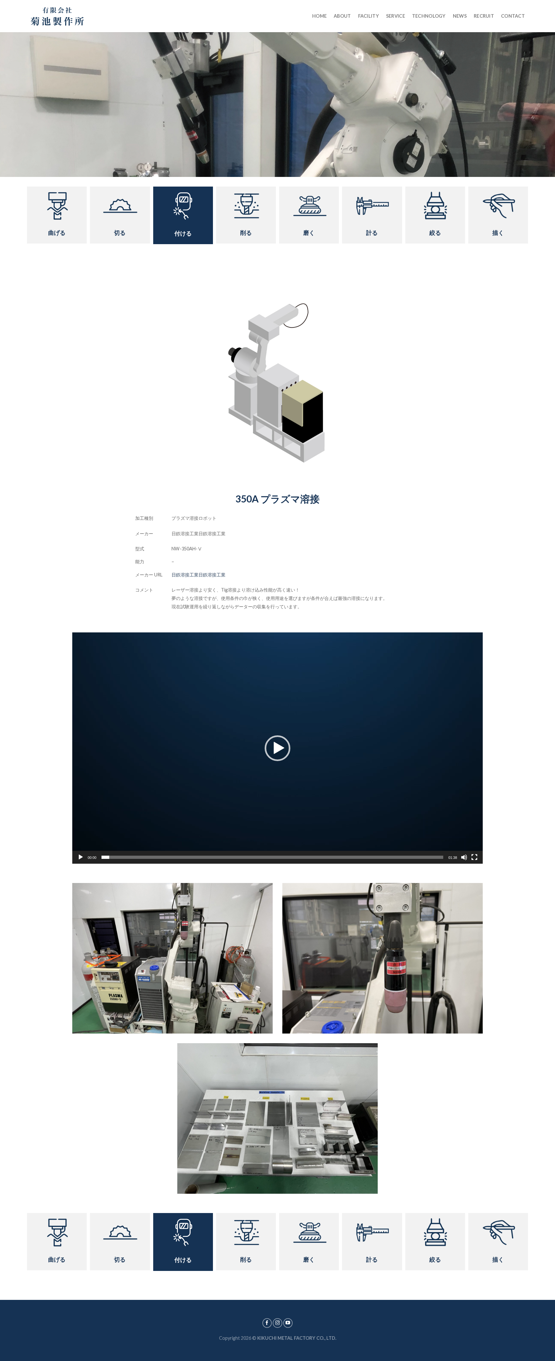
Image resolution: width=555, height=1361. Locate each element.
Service (395, 16)
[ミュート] (464, 857)
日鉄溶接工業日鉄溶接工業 (198, 574)
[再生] (80, 857)
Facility (368, 16)
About (342, 16)
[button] (277, 748)
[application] (277, 748)
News (460, 16)
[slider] (272, 857)
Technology (429, 16)
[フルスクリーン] (474, 857)
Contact (513, 16)
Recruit (484, 16)
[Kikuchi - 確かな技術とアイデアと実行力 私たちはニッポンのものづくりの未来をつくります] (57, 16)
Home (319, 16)
